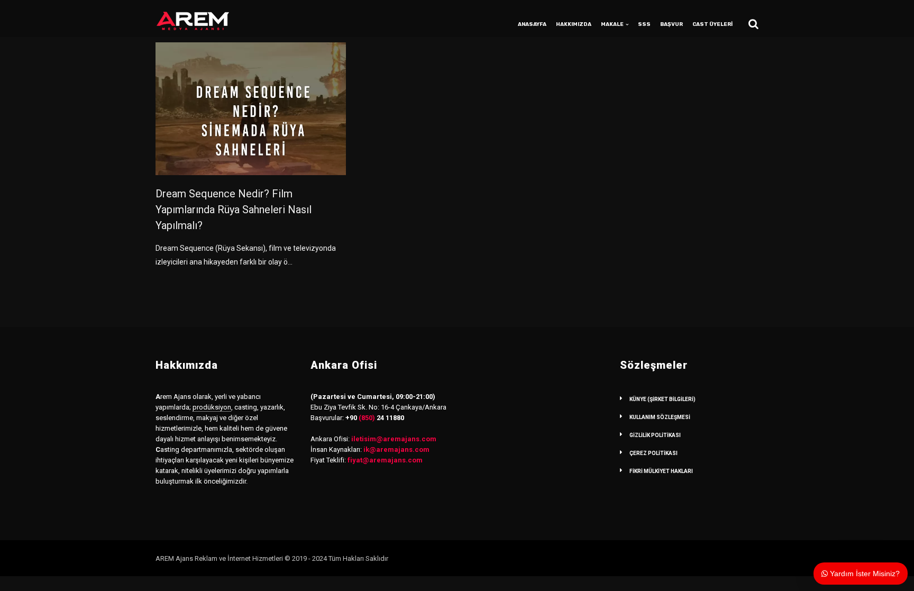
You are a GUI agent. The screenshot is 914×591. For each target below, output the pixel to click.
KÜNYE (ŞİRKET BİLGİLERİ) (662, 399)
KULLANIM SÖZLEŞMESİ (659, 417)
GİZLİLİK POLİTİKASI (655, 435)
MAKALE (612, 24)
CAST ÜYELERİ (712, 24)
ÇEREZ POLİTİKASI (653, 453)
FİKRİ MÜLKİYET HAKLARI (661, 471)
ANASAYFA (532, 24)
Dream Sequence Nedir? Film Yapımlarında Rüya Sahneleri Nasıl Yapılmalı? (234, 209)
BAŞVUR (671, 24)
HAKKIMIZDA (573, 24)
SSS (644, 24)
